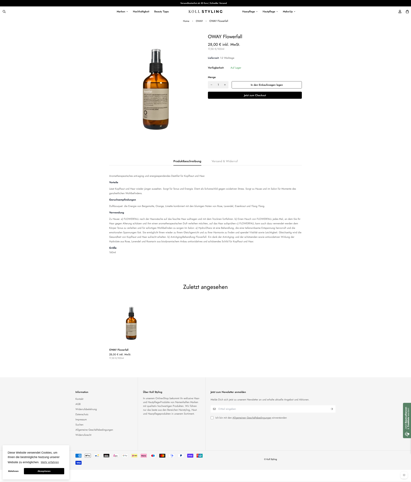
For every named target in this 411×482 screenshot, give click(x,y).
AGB (78, 404)
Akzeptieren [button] (44, 471)
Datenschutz (81, 414)
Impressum (81, 419)
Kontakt (79, 399)
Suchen (79, 424)
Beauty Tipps (161, 11)
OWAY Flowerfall (118, 350)
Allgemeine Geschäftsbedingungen (94, 430)
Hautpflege (269, 11)
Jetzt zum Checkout (255, 95)
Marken (121, 11)
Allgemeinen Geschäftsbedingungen (251, 418)
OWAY (199, 21)
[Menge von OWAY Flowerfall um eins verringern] (211, 84)
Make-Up (288, 11)
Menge (212, 77)
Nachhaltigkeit (141, 11)
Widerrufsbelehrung (86, 409)
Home (186, 21)
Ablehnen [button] (13, 471)
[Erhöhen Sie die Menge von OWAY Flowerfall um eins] (224, 84)
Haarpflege (248, 11)
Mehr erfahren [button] (50, 462)
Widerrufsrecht (83, 435)
